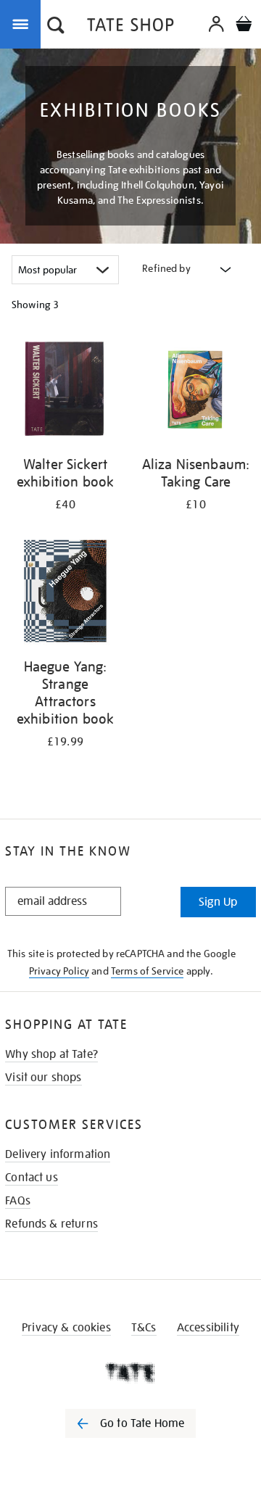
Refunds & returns (51, 1224)
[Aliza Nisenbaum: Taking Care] (195, 391)
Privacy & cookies (66, 1327)
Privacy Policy (59, 970)
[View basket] (243, 25)
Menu (23, 23)
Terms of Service (147, 970)
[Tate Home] (130, 1372)
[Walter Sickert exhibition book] (65, 391)
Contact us (31, 1177)
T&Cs (144, 1327)
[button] (55, 27)
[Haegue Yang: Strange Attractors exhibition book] (65, 593)
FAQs (17, 1201)
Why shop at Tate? (51, 1054)
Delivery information (57, 1154)
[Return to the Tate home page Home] (130, 27)
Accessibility (208, 1327)
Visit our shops (43, 1077)
